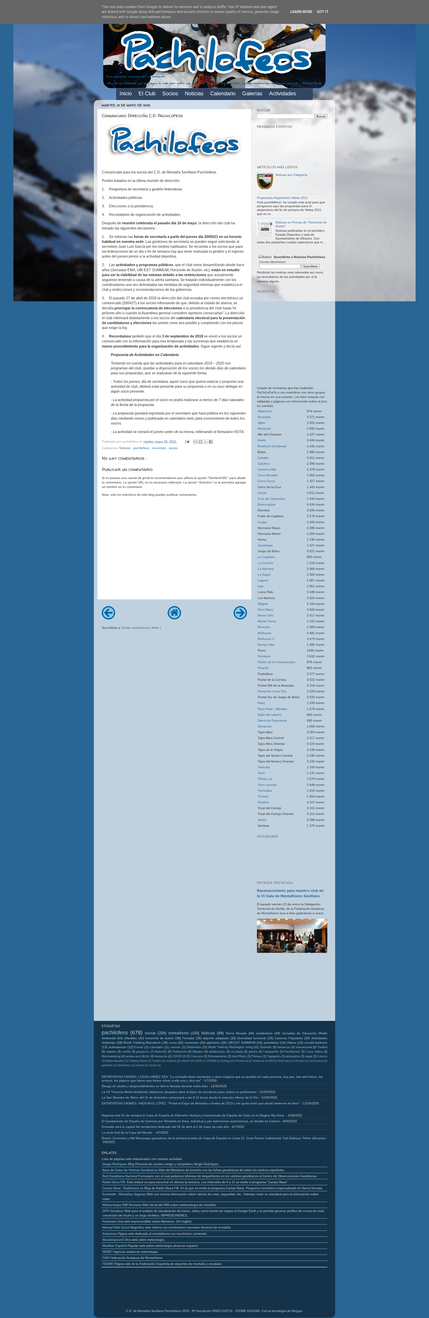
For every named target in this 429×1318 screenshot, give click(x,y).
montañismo (178, 1033)
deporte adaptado (216, 1038)
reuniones (159, 448)
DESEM (212, 1061)
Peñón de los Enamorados (276, 662)
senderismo (264, 1033)
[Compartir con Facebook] (210, 441)
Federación (179, 1051)
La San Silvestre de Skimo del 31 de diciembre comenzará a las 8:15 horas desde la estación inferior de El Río (180, 1097)
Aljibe (261, 423)
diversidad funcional (251, 1038)
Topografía (274, 1056)
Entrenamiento (217, 1056)
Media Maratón (115, 1061)
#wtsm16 (160, 1051)
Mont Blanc (265, 609)
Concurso (197, 1056)
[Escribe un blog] (200, 441)
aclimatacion (117, 1047)
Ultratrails (265, 1047)
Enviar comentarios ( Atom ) (141, 627)
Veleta (262, 820)
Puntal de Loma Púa (272, 691)
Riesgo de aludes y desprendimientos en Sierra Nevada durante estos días (155, 1086)
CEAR (198, 1061)
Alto (267, 469)
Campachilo (270, 1051)
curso (173, 1042)
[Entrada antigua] (240, 617)
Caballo (263, 458)
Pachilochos (292, 1051)
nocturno (171, 1061)
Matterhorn (194, 1047)
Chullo (262, 493)
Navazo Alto (266, 644)
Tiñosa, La (265, 779)
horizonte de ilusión (159, 1038)
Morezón (264, 627)
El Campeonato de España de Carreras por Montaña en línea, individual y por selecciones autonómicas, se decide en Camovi (191, 1121)
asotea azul (133, 1056)
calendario (156, 1047)
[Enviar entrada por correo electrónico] (187, 441)
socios (173, 448)
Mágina (263, 604)
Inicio (126, 93)
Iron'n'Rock (239, 1056)
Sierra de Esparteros (272, 720)
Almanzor (264, 428)
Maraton (198, 1051)
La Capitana (266, 557)
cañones (299, 1061)
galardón (107, 1065)
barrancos (283, 1047)
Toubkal (263, 802)
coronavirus (316, 1061)
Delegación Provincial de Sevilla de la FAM (247, 1061)
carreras (175, 1047)
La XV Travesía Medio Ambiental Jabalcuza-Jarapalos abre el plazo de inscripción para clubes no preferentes (179, 1092)
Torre (267, 785)
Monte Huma (267, 621)
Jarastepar (265, 545)
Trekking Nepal (138, 1061)
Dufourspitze (266, 504)
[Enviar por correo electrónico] (195, 441)
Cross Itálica (314, 1051)
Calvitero (264, 463)
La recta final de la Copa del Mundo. (127, 1132)
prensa (253, 1051)
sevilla (126, 1051)
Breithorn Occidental (272, 446)
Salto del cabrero (270, 714)
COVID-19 (178, 1056)
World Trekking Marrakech (142, 1042)
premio (139, 1065)
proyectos (142, 1051)
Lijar (261, 586)
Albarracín (265, 411)
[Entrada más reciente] (108, 617)
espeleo (111, 1051)
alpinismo (213, 1042)
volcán (153, 1065)
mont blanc (124, 1065)
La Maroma (266, 569)
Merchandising (111, 1056)
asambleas (271, 1042)
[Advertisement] (292, 988)
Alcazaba (264, 417)
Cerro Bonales (268, 475)
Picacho (263, 668)
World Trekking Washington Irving (230, 1047)
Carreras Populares (289, 1038)
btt (147, 1056)
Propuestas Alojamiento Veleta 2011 (282, 198)
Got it (322, 12)
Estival (138, 1047)
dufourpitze (293, 1056)
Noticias (125, 448)
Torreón (263, 796)
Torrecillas (265, 790)
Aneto (262, 440)
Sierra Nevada (236, 1033)
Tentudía (264, 767)
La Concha (265, 563)
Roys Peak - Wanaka (272, 709)
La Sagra (264, 574)
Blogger (297, 1311)
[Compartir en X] (205, 441)
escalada (237, 1051)
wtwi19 (185, 1061)
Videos (291, 1042)
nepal (308, 1056)
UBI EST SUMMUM (242, 1042)
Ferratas (188, 1038)
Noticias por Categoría (291, 175)
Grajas (262, 522)
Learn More (301, 12)
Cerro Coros (266, 481)
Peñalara (264, 656)
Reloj (261, 703)
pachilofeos (141, 448)
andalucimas (217, 1051)
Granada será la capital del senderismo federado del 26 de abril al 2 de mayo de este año (165, 1127)
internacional (304, 1047)
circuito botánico (316, 1042)
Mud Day (283, 1061)
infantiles (130, 1038)
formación (160, 1056)
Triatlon (156, 1061)
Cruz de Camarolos (271, 498)
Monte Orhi (265, 615)
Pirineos (256, 1056)
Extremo (322, 1056)
